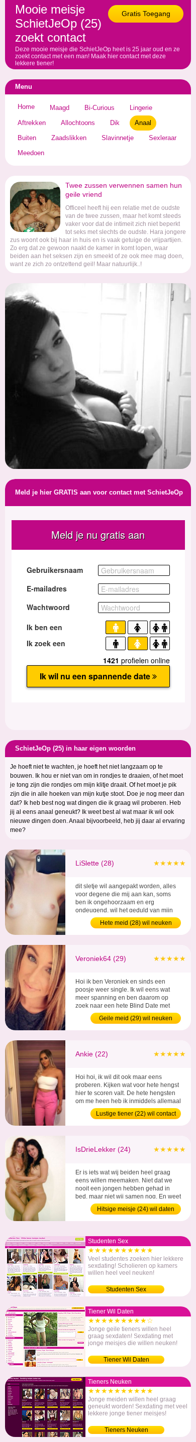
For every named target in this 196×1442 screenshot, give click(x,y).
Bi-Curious (99, 107)
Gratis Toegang (146, 14)
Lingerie (141, 107)
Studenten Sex (126, 1289)
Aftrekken (32, 123)
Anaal (143, 123)
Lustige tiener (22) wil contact (136, 1113)
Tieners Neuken (126, 1429)
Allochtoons (78, 123)
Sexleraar (162, 138)
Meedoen (31, 153)
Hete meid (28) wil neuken (136, 922)
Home (26, 106)
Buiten (27, 138)
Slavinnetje (118, 138)
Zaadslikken (68, 138)
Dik (115, 123)
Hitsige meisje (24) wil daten (135, 1209)
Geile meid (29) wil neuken (135, 1018)
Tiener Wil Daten (126, 1359)
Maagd (59, 107)
